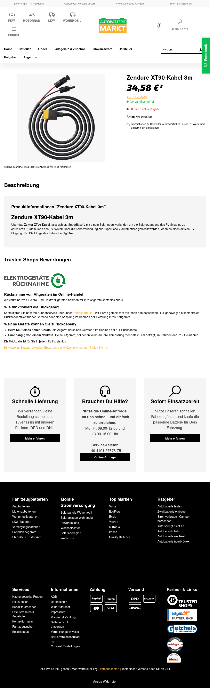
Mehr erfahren (35, 438)
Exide (112, 516)
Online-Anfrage (105, 457)
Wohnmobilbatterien (25, 516)
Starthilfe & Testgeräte (26, 537)
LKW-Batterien (21, 522)
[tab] (21, 185)
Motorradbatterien (24, 511)
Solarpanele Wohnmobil (76, 512)
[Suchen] (201, 50)
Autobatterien (21, 506)
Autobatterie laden (169, 531)
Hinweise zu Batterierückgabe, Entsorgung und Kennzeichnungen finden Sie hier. (56, 347)
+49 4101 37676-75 (105, 450)
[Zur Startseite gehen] (105, 25)
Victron (113, 522)
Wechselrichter (70, 528)
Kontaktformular (83, 313)
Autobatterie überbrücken (174, 541)
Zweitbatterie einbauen (172, 511)
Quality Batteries (119, 537)
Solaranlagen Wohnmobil (77, 517)
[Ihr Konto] (180, 21)
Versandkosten (109, 669)
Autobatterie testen (170, 506)
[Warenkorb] (199, 26)
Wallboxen (67, 538)
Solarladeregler (71, 533)
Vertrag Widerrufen (105, 681)
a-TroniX (114, 527)
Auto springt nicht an (171, 526)
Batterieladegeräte (24, 532)
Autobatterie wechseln (172, 536)
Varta (112, 506)
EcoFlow (114, 511)
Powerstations (70, 523)
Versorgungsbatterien (26, 527)
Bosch (113, 532)
